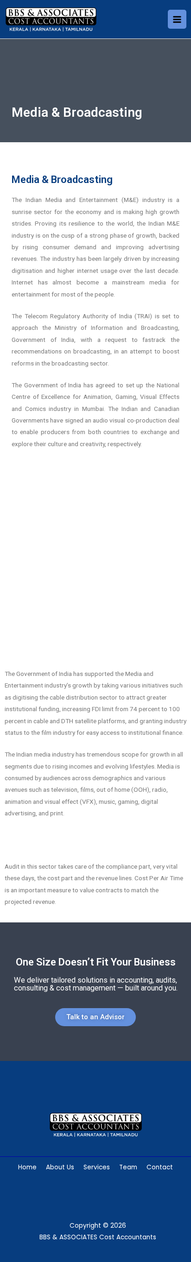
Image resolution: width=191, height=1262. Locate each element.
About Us (60, 1167)
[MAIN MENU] (177, 19)
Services (96, 1167)
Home (27, 1167)
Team (128, 1167)
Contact (159, 1167)
